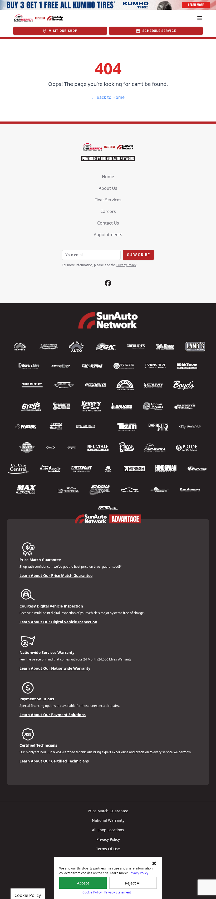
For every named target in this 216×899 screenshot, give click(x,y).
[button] (154, 863)
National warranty (108, 820)
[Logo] (38, 18)
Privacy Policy (138, 873)
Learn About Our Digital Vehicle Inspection (58, 621)
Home (108, 176)
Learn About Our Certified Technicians (54, 761)
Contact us (108, 223)
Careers (108, 211)
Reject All (133, 883)
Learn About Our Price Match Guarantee (55, 575)
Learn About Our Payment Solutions (52, 714)
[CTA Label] (108, 5)
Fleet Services (108, 199)
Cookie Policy (92, 892)
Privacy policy (108, 839)
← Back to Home (108, 97)
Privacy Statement (117, 892)
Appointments (108, 234)
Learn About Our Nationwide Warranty (54, 668)
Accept (83, 883)
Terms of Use (108, 848)
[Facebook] (108, 283)
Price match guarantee (108, 810)
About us (108, 188)
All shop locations (108, 829)
